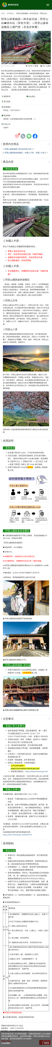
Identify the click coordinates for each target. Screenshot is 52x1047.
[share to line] (29, 136)
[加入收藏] (17, 136)
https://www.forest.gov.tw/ (36, 771)
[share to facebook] (35, 136)
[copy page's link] (23, 136)
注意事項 (8, 718)
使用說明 (8, 440)
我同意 (46, 1043)
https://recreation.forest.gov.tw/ (25, 768)
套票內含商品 (11, 144)
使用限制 (8, 843)
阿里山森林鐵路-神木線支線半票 (18, 149)
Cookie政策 (5, 1043)
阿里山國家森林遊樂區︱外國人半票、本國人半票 (25, 152)
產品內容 (8, 161)
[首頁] (10, 5)
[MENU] (47, 4)
